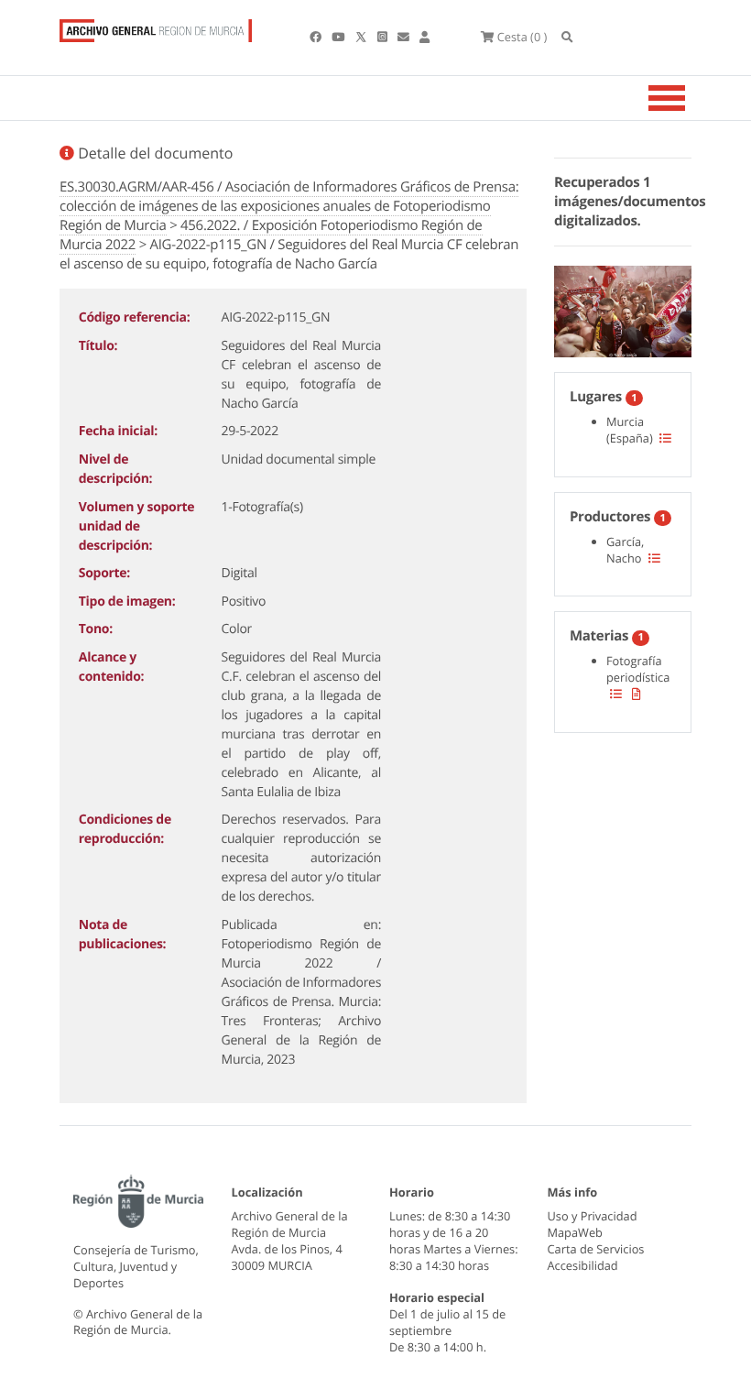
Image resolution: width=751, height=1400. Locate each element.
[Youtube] (339, 36)
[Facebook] (317, 36)
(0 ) (522, 36)
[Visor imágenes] (622, 308)
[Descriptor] (636, 693)
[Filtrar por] (665, 438)
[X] (362, 36)
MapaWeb (575, 1232)
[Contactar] (404, 36)
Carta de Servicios (596, 1249)
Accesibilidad (583, 1265)
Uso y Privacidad (592, 1216)
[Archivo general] (156, 26)
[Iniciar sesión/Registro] (424, 36)
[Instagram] (383, 36)
